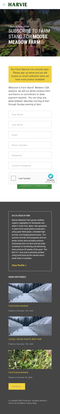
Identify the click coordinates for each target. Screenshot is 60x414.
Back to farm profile (19, 26)
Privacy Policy (31, 403)
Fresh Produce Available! (18, 306)
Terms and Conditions (16, 403)
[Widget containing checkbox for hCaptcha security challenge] (32, 178)
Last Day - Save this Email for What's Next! (24, 339)
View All (16, 387)
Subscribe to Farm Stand (34, 186)
